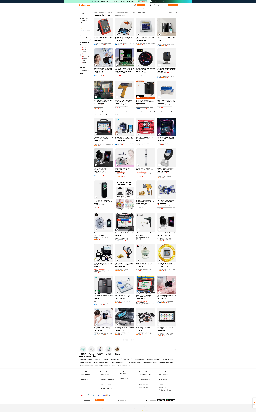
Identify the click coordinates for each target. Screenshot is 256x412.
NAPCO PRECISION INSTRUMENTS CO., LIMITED (145, 43)
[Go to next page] (146, 340)
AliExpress (109, 405)
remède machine (124, 111)
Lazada (128, 405)
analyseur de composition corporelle (134, 362)
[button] (135, 5)
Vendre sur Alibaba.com (163, 374)
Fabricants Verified (123, 376)
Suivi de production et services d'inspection (106, 385)
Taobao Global (133, 405)
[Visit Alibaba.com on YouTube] (170, 390)
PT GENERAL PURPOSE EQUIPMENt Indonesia (145, 205)
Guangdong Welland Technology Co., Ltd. (165, 44)
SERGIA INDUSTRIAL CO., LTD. (142, 143)
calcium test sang (108, 114)
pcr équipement (128, 359)
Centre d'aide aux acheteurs (145, 374)
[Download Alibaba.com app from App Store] (161, 400)
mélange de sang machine (168, 359)
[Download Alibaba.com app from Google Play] (170, 400)
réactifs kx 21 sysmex (143, 111)
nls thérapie (97, 359)
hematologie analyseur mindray (125, 365)
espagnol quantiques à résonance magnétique (112, 359)
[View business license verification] (140, 410)
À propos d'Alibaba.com (86, 371)
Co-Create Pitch (84, 377)
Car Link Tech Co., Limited (162, 143)
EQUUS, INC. (139, 238)
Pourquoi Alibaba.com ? (85, 374)
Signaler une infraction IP (144, 384)
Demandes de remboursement (145, 382)
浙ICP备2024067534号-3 (162, 410)
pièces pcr (133, 111)
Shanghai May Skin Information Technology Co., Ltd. (166, 76)
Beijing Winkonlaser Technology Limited (102, 173)
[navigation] (85, 176)
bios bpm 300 (114, 111)
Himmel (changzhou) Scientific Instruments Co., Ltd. (124, 43)
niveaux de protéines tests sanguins (101, 362)
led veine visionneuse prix (86, 362)
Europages (147, 405)
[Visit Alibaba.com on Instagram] (167, 390)
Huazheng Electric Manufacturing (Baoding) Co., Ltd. (103, 43)
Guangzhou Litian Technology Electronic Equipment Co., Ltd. (124, 143)
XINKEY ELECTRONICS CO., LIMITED (144, 269)
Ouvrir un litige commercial (144, 379)
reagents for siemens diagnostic (150, 362)
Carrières (83, 382)
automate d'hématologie (167, 111)
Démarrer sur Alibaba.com (164, 377)
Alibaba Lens (87, 400)
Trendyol (142, 405)
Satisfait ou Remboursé (105, 377)
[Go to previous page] (124, 340)
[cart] (155, 5)
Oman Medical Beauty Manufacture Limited (145, 174)
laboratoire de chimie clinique (117, 362)
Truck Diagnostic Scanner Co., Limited (102, 271)
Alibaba (95, 12)
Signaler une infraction (143, 387)
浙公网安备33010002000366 (150, 410)
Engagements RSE (84, 379)
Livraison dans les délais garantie (107, 379)
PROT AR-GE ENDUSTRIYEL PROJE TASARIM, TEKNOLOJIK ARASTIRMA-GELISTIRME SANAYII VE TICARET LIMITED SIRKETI (124, 73)
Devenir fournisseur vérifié (164, 382)
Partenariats (161, 384)
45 (143, 340)
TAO (138, 405)
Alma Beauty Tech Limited (120, 174)
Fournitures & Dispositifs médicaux (106, 12)
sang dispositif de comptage (86, 359)
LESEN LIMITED (97, 238)
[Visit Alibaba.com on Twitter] (164, 390)
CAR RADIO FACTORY (98, 107)
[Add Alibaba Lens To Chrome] (99, 400)
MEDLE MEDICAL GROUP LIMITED (164, 106)
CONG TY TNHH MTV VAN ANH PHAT (123, 269)
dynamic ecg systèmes (139, 359)
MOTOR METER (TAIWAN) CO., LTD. (143, 73)
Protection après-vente (105, 382)
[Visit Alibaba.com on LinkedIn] (162, 390)
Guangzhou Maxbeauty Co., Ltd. (100, 73)
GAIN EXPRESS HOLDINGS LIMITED (164, 176)
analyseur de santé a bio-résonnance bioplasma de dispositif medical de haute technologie (98, 365)
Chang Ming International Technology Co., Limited (166, 207)
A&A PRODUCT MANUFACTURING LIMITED (103, 205)
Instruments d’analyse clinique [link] (138, 12)
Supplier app (123, 400)
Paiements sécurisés (104, 374)
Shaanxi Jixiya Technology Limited (164, 239)
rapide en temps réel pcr (120, 114)
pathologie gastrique (155, 111)
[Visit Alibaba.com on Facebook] (159, 390)
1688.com (114, 405)
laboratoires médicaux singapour (102, 111)
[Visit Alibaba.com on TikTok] (172, 390)
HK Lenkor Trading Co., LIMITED (122, 239)
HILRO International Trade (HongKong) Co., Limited (103, 144)
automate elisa (99, 114)
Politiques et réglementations (106, 388)
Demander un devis (124, 378)
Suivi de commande (163, 379)
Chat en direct (142, 377)
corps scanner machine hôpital (153, 359)
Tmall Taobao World (121, 405)
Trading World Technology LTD (121, 106)
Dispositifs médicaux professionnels (122, 12)
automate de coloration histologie (166, 362)
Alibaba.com (153, 400)
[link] (254, 399)
